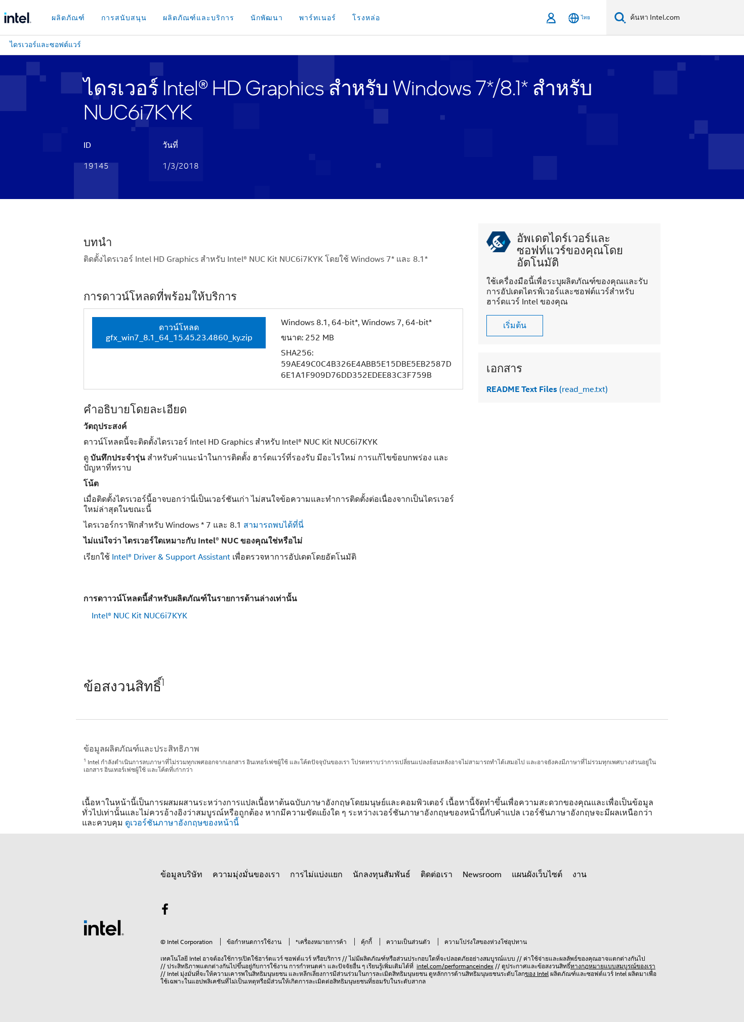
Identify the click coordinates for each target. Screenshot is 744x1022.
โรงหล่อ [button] (366, 17)
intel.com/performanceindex (455, 966)
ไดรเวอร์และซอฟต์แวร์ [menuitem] (45, 44)
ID (87, 145)
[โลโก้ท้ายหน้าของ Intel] (104, 927)
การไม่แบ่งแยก (316, 875)
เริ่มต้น (514, 326)
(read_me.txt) (547, 389)
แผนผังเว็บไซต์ (537, 875)
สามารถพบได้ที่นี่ (273, 525)
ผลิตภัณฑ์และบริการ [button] (198, 17)
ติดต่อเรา (436, 875)
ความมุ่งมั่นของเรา (246, 875)
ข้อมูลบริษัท (181, 875)
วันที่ (170, 145)
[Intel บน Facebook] (165, 911)
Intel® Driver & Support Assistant (171, 557)
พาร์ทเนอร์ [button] (317, 17)
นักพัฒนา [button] (267, 17)
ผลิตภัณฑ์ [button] (68, 17)
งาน (579, 875)
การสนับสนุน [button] (124, 17)
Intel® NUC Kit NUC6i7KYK (139, 616)
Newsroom (482, 875)
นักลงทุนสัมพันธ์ (381, 875)
